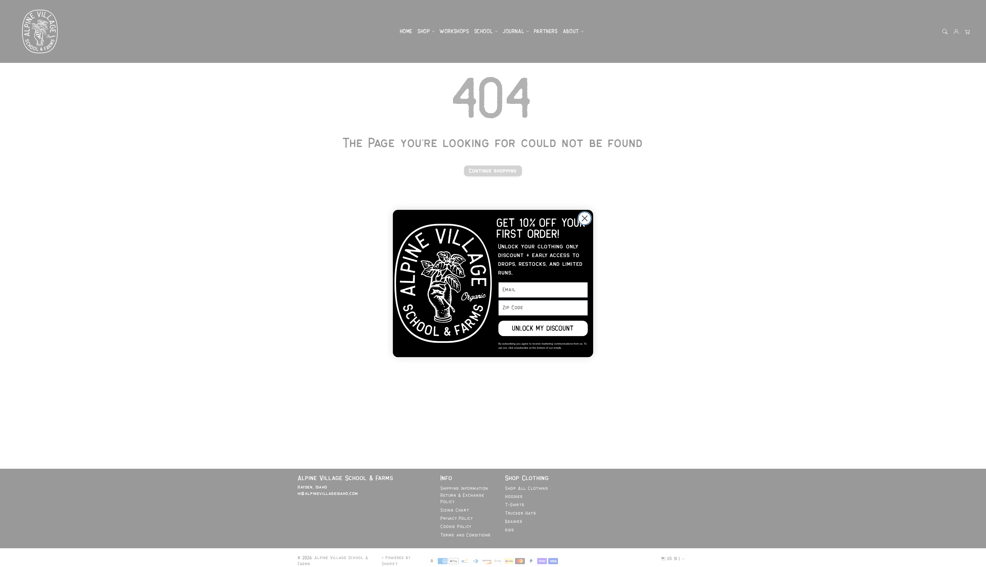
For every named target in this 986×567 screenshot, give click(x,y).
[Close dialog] (584, 218)
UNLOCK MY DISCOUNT (543, 328)
